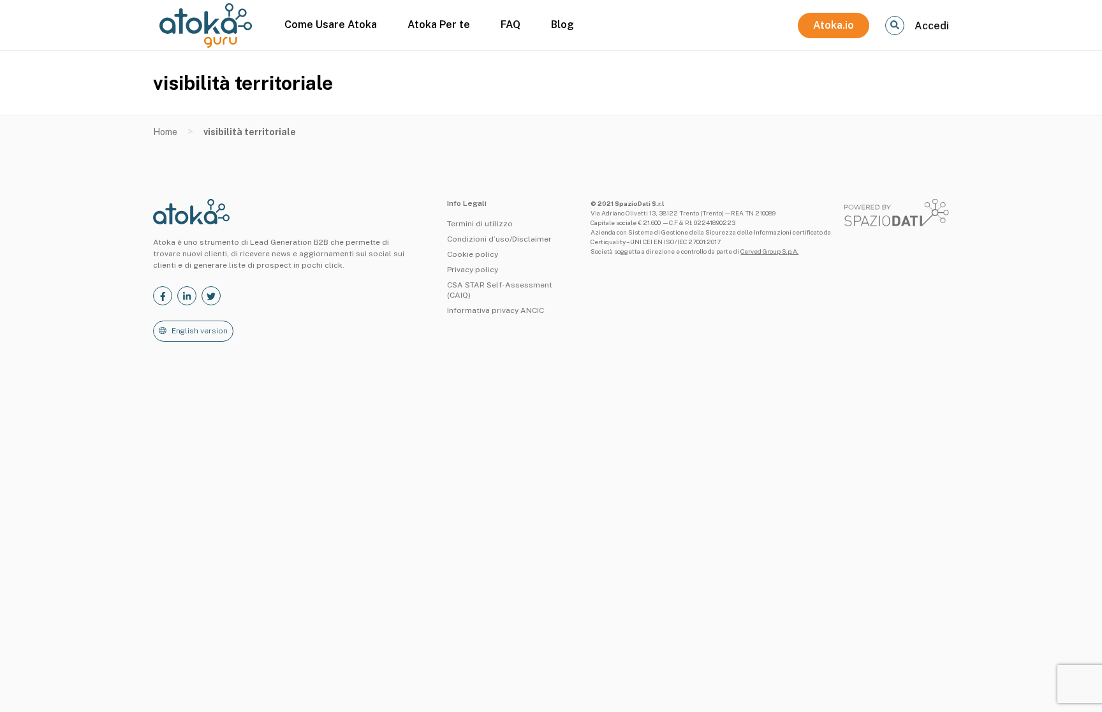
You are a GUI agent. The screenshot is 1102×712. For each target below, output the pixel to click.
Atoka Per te (439, 24)
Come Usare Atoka (330, 24)
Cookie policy (472, 254)
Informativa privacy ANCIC (495, 310)
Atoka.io (833, 25)
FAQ (510, 24)
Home (165, 132)
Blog (562, 24)
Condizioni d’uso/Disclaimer (499, 239)
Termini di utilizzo (480, 223)
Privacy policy (472, 269)
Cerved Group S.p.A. (769, 251)
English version (200, 330)
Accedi (932, 26)
